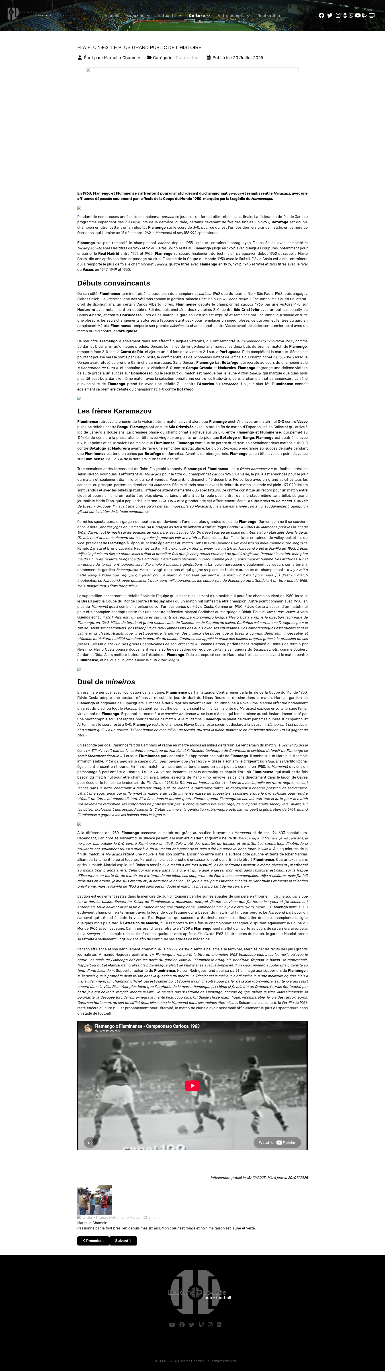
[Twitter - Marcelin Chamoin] (118, 1217)
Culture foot (188, 57)
